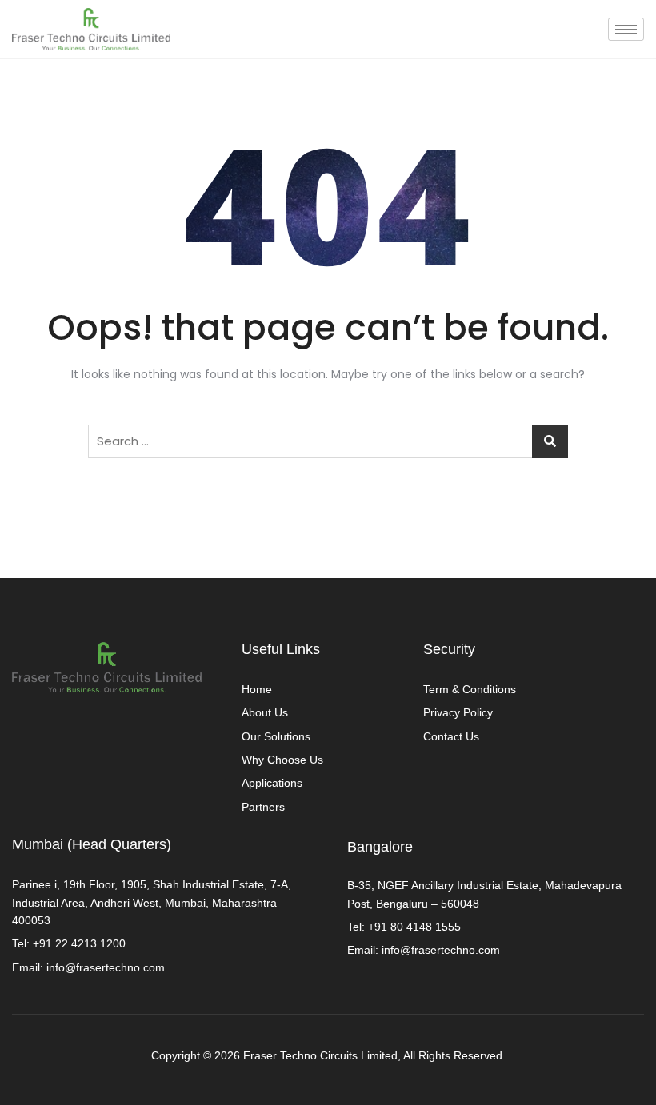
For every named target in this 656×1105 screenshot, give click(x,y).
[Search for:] (328, 441)
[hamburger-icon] (626, 29)
